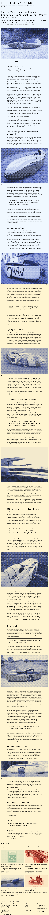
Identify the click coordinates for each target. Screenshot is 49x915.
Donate (26, 909)
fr (29, 24)
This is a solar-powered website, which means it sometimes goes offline (17, 5)
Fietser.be (16, 60)
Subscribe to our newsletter (15, 66)
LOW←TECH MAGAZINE (16, 2)
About (26, 905)
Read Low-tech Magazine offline (17, 71)
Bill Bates (8, 588)
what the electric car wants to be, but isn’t (30, 520)
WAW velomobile (12, 239)
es (32, 24)
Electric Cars (11, 846)
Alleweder (36, 290)
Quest (30, 290)
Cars (6, 846)
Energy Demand (29, 846)
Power (26, 906)
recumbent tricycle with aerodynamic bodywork (25, 137)
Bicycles (3, 846)
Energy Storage (36, 846)
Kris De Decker (18, 24)
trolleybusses (9, 720)
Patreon (35, 69)
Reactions (12, 838)
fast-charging (16, 716)
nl (30, 24)
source (21, 546)
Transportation (4, 847)
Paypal (29, 69)
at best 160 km (28, 633)
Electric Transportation (19, 846)
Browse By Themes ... (13, 847)
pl (33, 24)
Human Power (42, 846)
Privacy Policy (28, 910)
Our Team (27, 907)
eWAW (31, 230)
